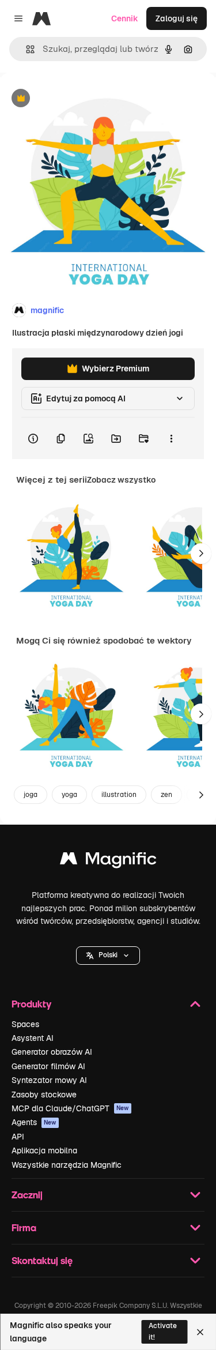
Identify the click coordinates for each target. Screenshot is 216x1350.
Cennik (124, 18)
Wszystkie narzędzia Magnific (67, 1165)
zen (166, 794)
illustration (119, 794)
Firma (24, 1227)
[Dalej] (201, 553)
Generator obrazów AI (52, 1052)
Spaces (25, 1024)
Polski (108, 955)
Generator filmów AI (48, 1066)
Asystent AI (33, 1038)
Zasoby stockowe (44, 1094)
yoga (69, 794)
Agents (34, 1122)
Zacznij (27, 1195)
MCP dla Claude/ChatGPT (70, 1108)
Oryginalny (79, 98)
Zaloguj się (177, 18)
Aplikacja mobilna (44, 1150)
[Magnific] (108, 861)
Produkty (31, 1004)
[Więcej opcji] (171, 438)
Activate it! (163, 1331)
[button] (108, 955)
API (18, 1136)
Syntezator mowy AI (49, 1080)
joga (30, 794)
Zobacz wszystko (121, 480)
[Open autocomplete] (25, 49)
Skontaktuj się (42, 1260)
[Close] (200, 1332)
